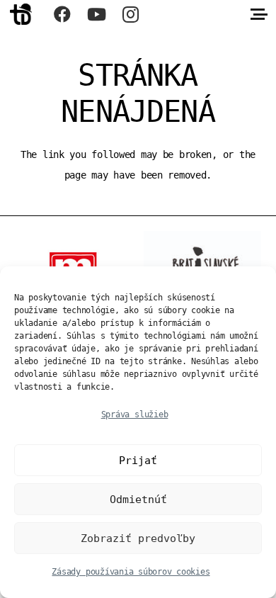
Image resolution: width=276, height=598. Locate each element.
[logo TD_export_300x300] (21, 14)
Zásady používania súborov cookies (130, 572)
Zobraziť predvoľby (138, 538)
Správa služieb (134, 414)
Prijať (138, 460)
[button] (259, 14)
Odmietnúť (138, 499)
